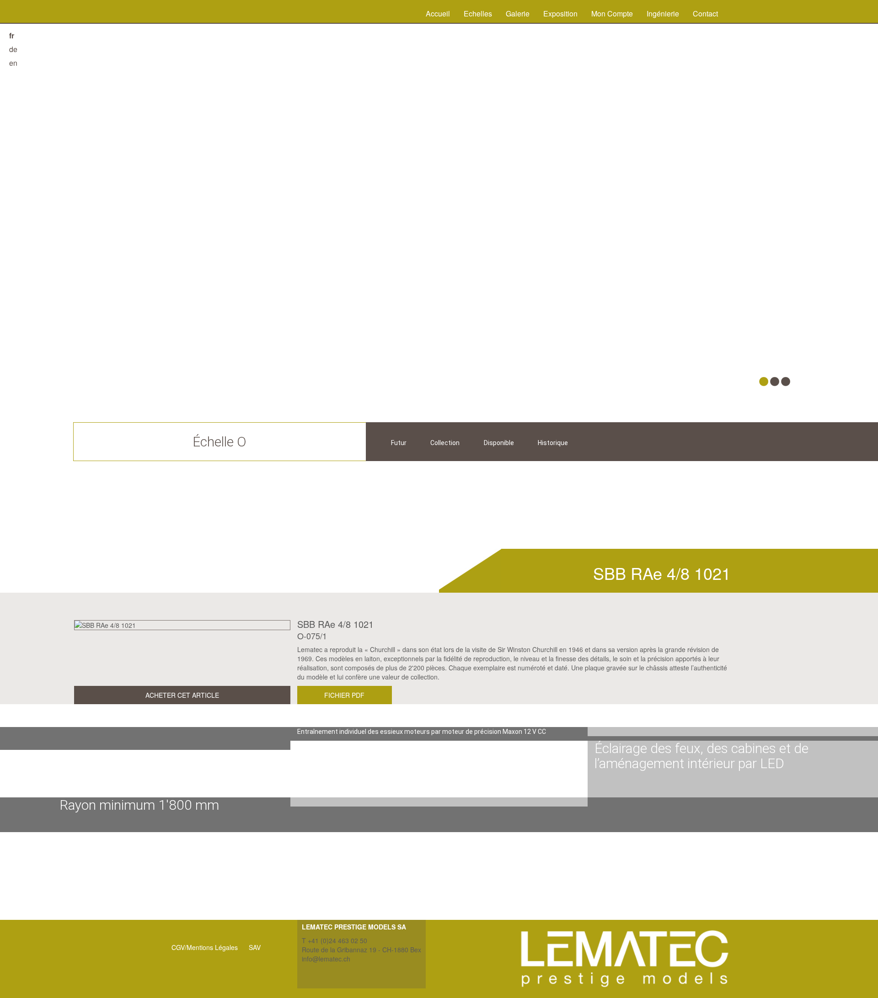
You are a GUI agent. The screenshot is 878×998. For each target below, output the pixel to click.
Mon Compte (612, 13)
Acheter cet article (182, 695)
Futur (399, 442)
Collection (445, 442)
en (13, 63)
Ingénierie (663, 13)
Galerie (518, 13)
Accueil (438, 13)
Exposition (560, 13)
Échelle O (219, 442)
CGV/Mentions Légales (204, 947)
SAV (255, 947)
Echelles (478, 13)
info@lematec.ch (326, 958)
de (13, 49)
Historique (553, 442)
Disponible (499, 442)
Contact (705, 13)
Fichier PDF (344, 695)
